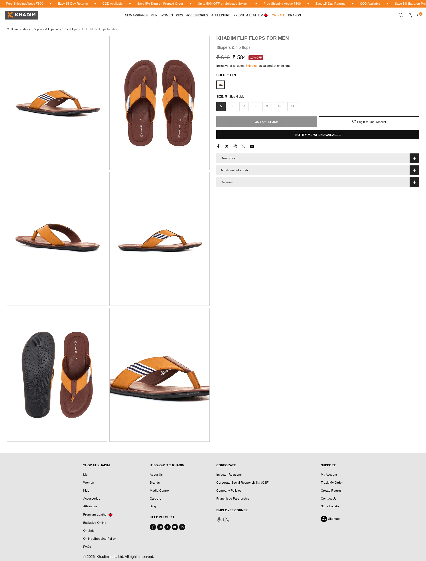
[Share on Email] (252, 146)
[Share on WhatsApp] (244, 146)
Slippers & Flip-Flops (47, 29)
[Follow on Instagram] (160, 527)
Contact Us (328, 498)
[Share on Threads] (235, 146)
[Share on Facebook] (218, 146)
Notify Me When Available (318, 135)
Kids (179, 15)
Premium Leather (95, 514)
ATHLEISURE (220, 15)
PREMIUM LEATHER (248, 15)
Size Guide (237, 96)
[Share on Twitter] (227, 146)
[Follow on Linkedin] (182, 527)
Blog (153, 506)
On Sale (89, 530)
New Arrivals (136, 15)
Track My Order (332, 482)
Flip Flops (71, 29)
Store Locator (330, 506)
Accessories (197, 15)
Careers (155, 498)
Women (167, 15)
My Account (329, 474)
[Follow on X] (167, 527)
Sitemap (334, 518)
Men (154, 15)
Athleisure (90, 506)
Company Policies (228, 490)
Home (14, 29)
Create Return (331, 490)
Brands (294, 15)
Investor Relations (229, 474)
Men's (26, 29)
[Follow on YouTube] (175, 527)
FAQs (87, 546)
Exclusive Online (94, 522)
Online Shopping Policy (99, 538)
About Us (156, 474)
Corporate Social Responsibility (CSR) (243, 482)
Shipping (251, 65)
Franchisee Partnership (232, 498)
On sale (278, 15)
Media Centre (159, 490)
